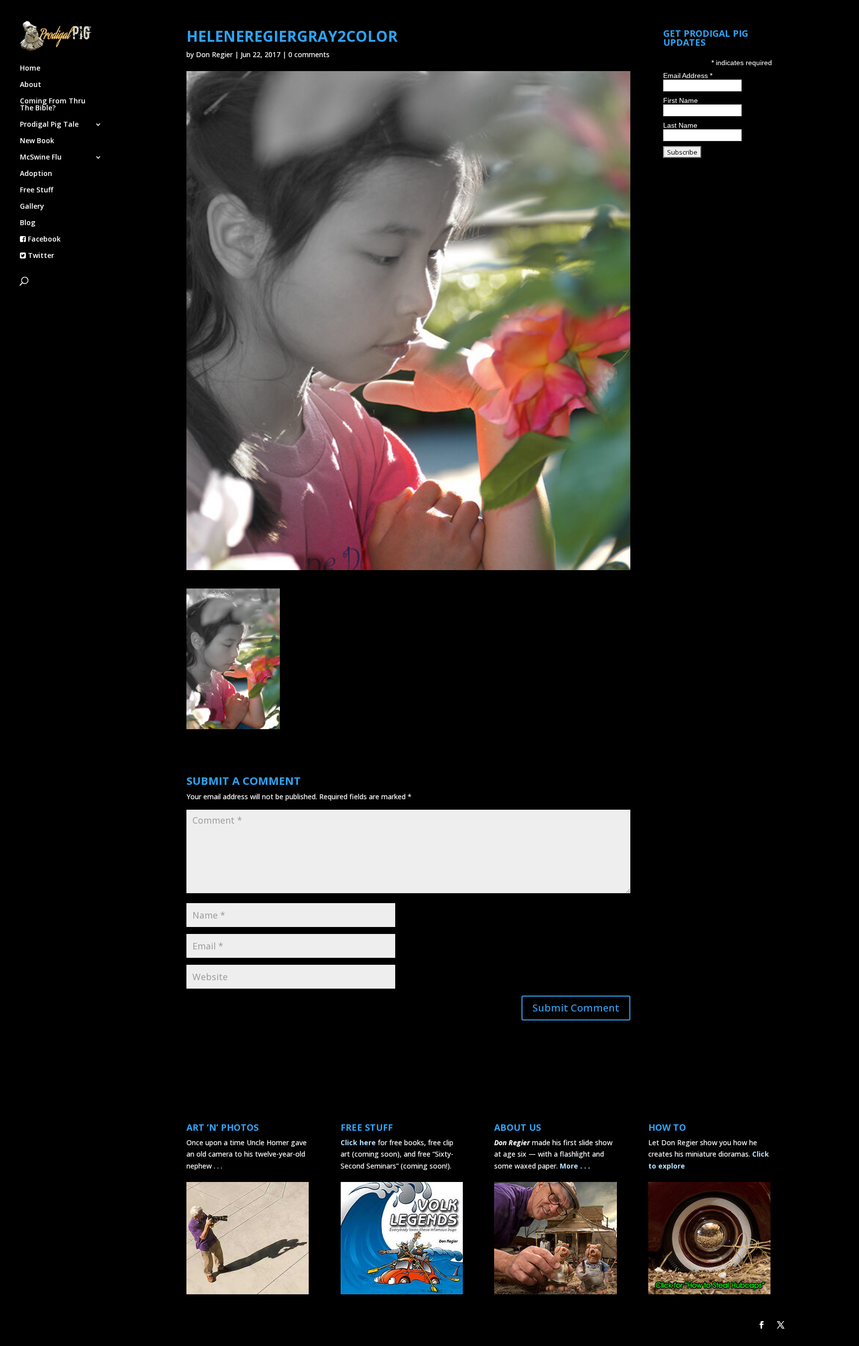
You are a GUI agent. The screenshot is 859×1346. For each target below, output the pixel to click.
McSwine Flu (41, 158)
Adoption (36, 174)
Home (30, 69)
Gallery (32, 207)
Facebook (43, 240)
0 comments (309, 54)
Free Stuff (36, 190)
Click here (358, 1142)
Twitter (40, 256)
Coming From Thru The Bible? (53, 104)
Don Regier (214, 54)
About (30, 85)
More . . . (575, 1166)
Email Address (687, 76)
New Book (37, 141)
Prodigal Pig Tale (49, 125)
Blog (27, 223)
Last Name (680, 125)
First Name (680, 100)
